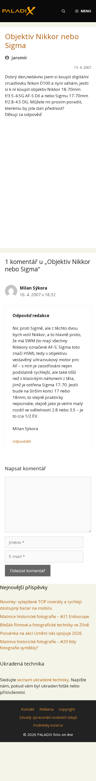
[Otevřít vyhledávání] (63, 11)
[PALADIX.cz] (18, 11)
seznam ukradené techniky (43, 680)
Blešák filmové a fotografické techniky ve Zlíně (44, 625)
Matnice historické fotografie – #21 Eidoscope (44, 616)
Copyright (67, 709)
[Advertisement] (48, 178)
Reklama (46, 709)
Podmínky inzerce (48, 725)
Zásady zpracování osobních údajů (48, 717)
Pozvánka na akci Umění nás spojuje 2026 (41, 633)
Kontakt (27, 709)
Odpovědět (22, 441)
